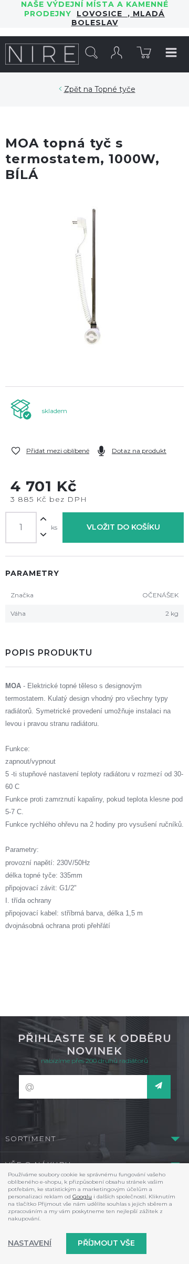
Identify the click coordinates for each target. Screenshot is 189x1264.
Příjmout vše (106, 1243)
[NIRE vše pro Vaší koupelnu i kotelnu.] (42, 54)
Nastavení (29, 1243)
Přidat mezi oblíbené (57, 451)
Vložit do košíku (123, 527)
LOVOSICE (102, 13)
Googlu (82, 1196)
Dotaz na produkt (139, 451)
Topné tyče (114, 89)
